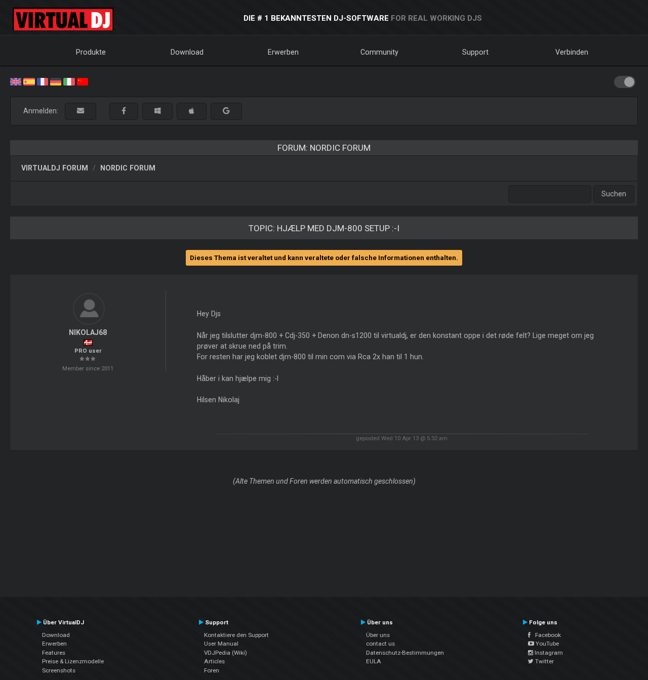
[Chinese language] (82, 81)
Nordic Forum (127, 168)
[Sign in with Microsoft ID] (157, 111)
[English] (15, 81)
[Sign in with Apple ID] (192, 111)
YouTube (546, 643)
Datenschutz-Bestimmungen (405, 652)
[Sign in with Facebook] (123, 111)
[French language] (42, 81)
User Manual (221, 643)
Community (379, 52)
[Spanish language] (28, 81)
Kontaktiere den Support (236, 635)
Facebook (546, 635)
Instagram (548, 652)
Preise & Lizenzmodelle (73, 661)
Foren (211, 670)
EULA (373, 661)
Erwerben (283, 52)
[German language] (55, 81)
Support (475, 52)
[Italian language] (68, 81)
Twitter (544, 661)
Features (53, 652)
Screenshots (58, 670)
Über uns (378, 635)
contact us (380, 643)
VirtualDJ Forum (54, 168)
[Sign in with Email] (80, 111)
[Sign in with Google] (226, 111)
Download (187, 52)
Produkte (91, 52)
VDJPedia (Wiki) (225, 652)
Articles (214, 661)
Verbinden (571, 52)
